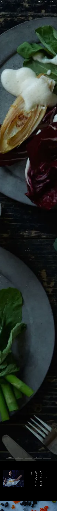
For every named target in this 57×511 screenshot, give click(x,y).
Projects (42, 1)
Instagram (45, 1)
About (39, 1)
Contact (53, 1)
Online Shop (49, 1)
